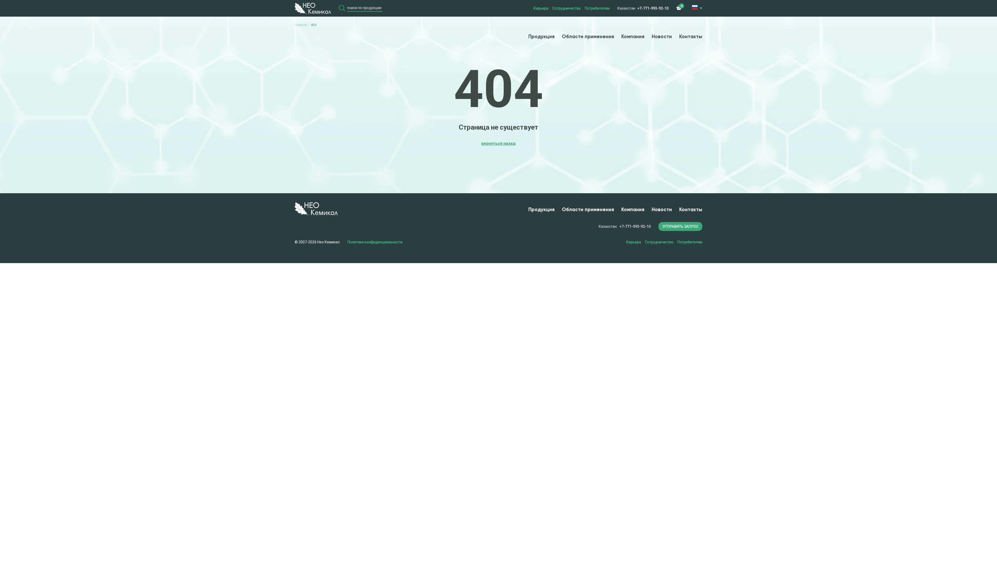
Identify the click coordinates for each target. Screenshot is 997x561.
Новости (662, 36)
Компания (632, 36)
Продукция (541, 36)
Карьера (541, 8)
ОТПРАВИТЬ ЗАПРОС (680, 226)
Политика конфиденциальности (374, 242)
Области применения (588, 36)
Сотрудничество (566, 8)
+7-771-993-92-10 (653, 8)
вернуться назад (498, 143)
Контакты (690, 36)
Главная (301, 25)
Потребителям (597, 8)
